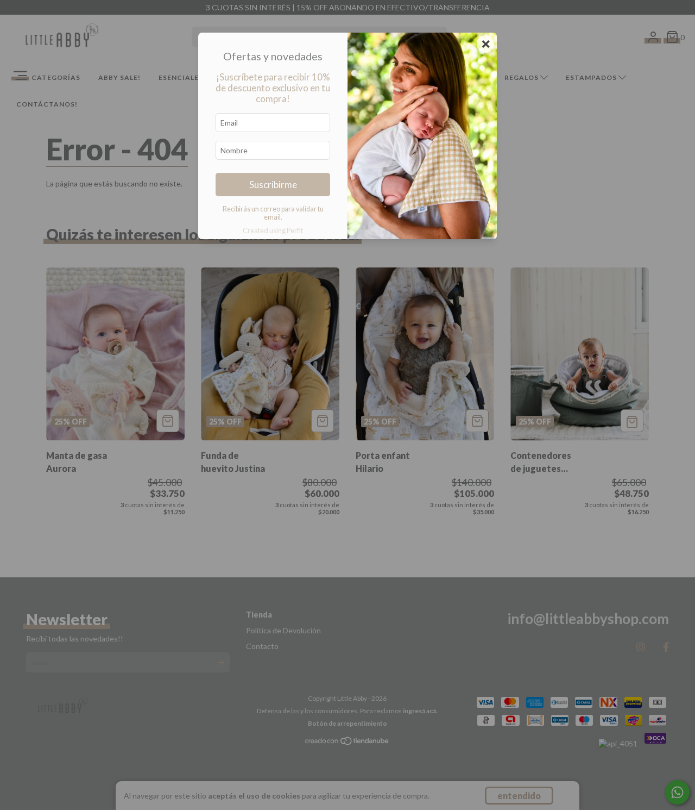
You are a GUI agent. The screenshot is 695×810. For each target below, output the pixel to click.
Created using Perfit (273, 230)
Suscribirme (273, 184)
